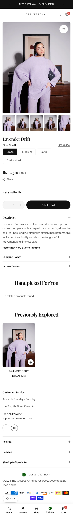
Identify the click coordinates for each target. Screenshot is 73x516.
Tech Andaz (9, 485)
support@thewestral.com (17, 418)
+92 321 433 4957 (12, 413)
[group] (36, 67)
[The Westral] (36, 14)
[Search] (59, 14)
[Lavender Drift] (19, 345)
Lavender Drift (19, 371)
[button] (10, 4)
